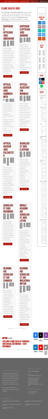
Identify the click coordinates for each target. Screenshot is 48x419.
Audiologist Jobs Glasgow (8, 407)
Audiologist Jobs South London (32, 404)
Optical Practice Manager (43, 206)
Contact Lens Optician (43, 148)
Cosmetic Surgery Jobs (43, 97)
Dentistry (42, 107)
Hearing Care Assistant (43, 174)
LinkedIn (36, 352)
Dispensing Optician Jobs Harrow (25, 31)
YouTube (41, 352)
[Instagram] (46, 335)
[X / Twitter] (40, 335)
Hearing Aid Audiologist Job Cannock (8, 275)
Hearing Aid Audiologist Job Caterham (34, 401)
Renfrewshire (44, 214)
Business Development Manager (44, 141)
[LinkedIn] (35, 347)
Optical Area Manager (43, 202)
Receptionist (44, 121)
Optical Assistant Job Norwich (25, 89)
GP (41, 124)
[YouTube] (40, 347)
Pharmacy (43, 219)
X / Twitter (40, 340)
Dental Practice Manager (43, 118)
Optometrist (44, 208)
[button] (4, 43)
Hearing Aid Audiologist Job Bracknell (11, 401)
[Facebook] (35, 335)
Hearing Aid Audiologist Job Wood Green (11, 404)
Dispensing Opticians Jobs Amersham (8, 33)
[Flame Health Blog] (46, 347)
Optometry (43, 181)
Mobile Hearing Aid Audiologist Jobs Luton (24, 213)
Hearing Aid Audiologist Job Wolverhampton (25, 276)
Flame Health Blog (45, 353)
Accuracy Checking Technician (43, 223)
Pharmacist (44, 230)
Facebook (36, 339)
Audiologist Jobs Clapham (24, 147)
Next (23, 328)
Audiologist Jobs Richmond (8, 208)
